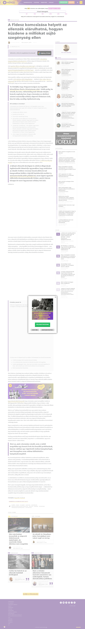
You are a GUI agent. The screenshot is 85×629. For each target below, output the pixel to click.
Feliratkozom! (42, 324)
